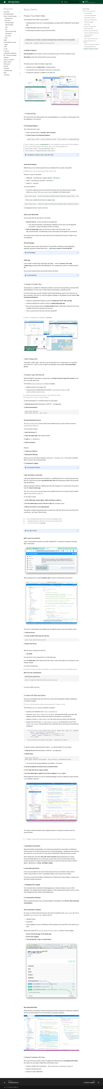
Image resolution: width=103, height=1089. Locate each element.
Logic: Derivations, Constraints (88, 35)
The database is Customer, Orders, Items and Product (40, 154)
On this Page (85, 9)
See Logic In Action (32, 530)
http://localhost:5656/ (32, 231)
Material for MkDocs (13, 1087)
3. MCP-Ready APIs (88, 28)
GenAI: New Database (89, 17)
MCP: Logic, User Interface (91, 38)
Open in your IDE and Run (90, 20)
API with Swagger (88, 22)
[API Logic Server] (4, 2)
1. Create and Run (87, 13)
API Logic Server (8, 9)
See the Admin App (31, 275)
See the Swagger (31, 252)
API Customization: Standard (91, 44)
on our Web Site (50, 72)
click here (55, 178)
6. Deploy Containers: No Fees (90, 48)
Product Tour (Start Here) (88, 11)
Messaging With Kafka (90, 46)
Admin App (87, 24)
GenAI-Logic (39, 19)
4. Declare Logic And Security (90, 30)
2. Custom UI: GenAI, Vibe (89, 26)
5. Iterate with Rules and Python (89, 41)
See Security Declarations (33, 467)
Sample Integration (59, 1013)
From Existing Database (90, 15)
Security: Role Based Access (91, 32)
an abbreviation (44, 144)
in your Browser (55, 70)
